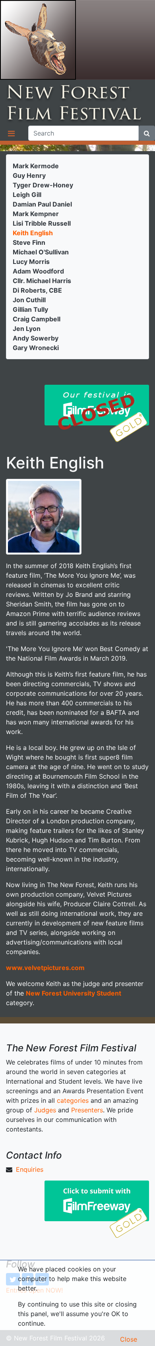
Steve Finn (29, 242)
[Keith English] (43, 516)
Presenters (87, 1110)
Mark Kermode (36, 166)
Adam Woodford (38, 271)
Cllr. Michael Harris (42, 281)
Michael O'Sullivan (41, 252)
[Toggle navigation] (11, 133)
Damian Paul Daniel (42, 204)
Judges (45, 1110)
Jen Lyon (27, 329)
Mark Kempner (36, 214)
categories (73, 1100)
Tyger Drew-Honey (43, 185)
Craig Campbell (36, 319)
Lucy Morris (31, 262)
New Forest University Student (73, 993)
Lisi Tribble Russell (42, 223)
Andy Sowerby (35, 338)
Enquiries (29, 1169)
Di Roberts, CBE (37, 290)
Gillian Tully (30, 309)
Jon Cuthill (29, 300)
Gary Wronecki (36, 348)
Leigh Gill (27, 195)
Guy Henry (29, 175)
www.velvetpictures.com (45, 968)
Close (128, 1339)
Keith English (33, 233)
